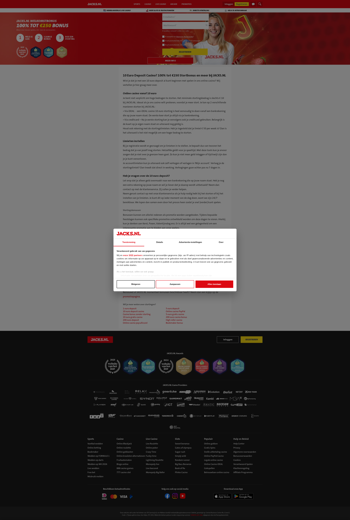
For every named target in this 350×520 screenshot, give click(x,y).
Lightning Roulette (154, 460)
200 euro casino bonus (176, 317)
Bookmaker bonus (174, 322)
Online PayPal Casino (214, 455)
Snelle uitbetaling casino (215, 451)
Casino (120, 438)
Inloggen (229, 4)
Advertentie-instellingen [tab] (190, 242)
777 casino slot (124, 472)
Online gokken (211, 443)
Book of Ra (180, 468)
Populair (208, 438)
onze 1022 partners (132, 255)
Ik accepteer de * (179, 37)
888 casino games (125, 468)
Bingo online (122, 464)
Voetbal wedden (95, 443)
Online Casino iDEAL (213, 464)
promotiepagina (131, 296)
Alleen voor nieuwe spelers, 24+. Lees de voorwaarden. (36, 30)
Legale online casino (213, 460)
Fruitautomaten (124, 460)
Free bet (91, 472)
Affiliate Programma (243, 472)
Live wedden (93, 468)
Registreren (241, 4)
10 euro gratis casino (132, 317)
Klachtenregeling (241, 468)
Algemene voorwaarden (244, 451)
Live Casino (151, 438)
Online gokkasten (125, 451)
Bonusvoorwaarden (242, 455)
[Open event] (117, 497)
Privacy (236, 447)
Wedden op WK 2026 (97, 464)
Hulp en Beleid (241, 438)
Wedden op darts (95, 460)
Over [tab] (221, 242)
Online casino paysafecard (135, 322)
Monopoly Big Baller (155, 472)
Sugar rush (180, 451)
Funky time (151, 455)
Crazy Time (151, 451)
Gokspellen (209, 468)
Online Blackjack (124, 443)
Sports (91, 438)
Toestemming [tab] (128, 242)
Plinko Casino (181, 472)
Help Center (238, 443)
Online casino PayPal (175, 311)
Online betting (94, 447)
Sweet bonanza (182, 443)
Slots (177, 438)
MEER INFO (170, 60)
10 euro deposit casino (133, 311)
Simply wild (180, 455)
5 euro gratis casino (175, 314)
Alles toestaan (214, 284)
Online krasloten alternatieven (131, 455)
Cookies (237, 460)
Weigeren (135, 284)
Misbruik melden (95, 476)
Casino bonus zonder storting (137, 314)
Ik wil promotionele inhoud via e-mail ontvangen (182, 41)
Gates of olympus (183, 447)
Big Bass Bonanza (183, 464)
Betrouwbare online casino (216, 472)
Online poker (152, 447)
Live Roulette (152, 443)
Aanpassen (175, 284)
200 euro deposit (131, 320)
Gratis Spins (209, 447)
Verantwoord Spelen (243, 464)
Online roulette (124, 447)
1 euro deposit (129, 308)
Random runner (182, 460)
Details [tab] (159, 242)
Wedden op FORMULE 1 (99, 455)
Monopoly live (152, 464)
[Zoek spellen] (259, 4)
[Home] (95, 4)
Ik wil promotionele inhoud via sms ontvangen (182, 45)
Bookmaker (93, 451)
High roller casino (174, 320)
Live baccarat (152, 468)
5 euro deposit (172, 308)
